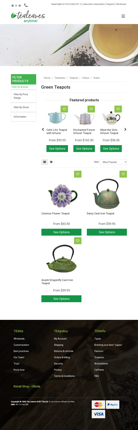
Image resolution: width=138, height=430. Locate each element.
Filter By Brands (20, 87)
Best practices (21, 351)
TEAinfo (100, 331)
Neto (72, 402)
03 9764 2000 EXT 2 (66, 4)
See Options (57, 148)
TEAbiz (18, 331)
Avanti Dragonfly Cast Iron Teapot (57, 281)
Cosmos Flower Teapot (55, 213)
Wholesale (121, 4)
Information (20, 116)
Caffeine (99, 369)
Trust (16, 363)
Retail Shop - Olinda (27, 386)
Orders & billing (62, 357)
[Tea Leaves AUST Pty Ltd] (28, 16)
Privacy (58, 369)
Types (97, 338)
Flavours (98, 351)
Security (58, 363)
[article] (57, 129)
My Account (60, 338)
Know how (19, 369)
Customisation (21, 345)
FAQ (96, 376)
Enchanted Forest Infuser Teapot (84, 131)
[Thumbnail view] (44, 162)
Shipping (58, 345)
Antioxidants (101, 363)
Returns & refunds (63, 351)
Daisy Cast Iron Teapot (100, 213)
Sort (96, 162)
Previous (43, 129)
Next (125, 129)
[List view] (51, 162)
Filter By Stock (21, 107)
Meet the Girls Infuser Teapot (109, 131)
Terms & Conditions (64, 376)
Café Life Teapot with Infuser (56, 131)
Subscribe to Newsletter (94, 4)
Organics (99, 357)
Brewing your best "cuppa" (108, 345)
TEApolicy (61, 331)
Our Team (19, 357)
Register (111, 4)
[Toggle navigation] (123, 16)
